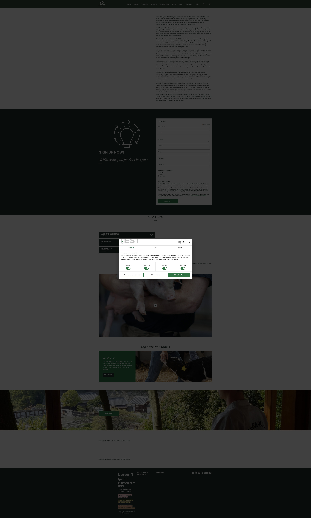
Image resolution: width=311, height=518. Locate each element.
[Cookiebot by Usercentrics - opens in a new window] (179, 242)
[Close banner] (189, 242)
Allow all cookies (179, 274)
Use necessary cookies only (132, 274)
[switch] (146, 268)
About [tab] (180, 247)
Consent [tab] (131, 247)
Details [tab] (156, 247)
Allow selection (155, 274)
